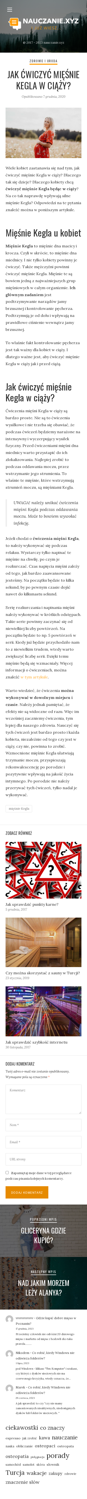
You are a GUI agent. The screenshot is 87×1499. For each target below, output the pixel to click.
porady (58, 1455)
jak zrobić (29, 1438)
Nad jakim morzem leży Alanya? (43, 1287)
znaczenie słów (23, 1482)
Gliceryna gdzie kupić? (43, 1235)
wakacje (37, 1473)
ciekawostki (22, 1427)
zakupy (55, 1473)
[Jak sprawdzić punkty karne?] (43, 870)
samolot (29, 1464)
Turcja (15, 1473)
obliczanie (24, 1446)
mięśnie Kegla (19, 809)
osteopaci (45, 1446)
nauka (10, 1446)
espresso (13, 1438)
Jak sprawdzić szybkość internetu (36, 1042)
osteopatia (17, 1456)
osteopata (65, 1446)
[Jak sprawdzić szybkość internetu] (43, 1011)
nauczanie (65, 1437)
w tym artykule (34, 677)
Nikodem (22, 1353)
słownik (53, 1464)
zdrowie (70, 1474)
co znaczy (52, 1427)
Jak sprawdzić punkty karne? (32, 904)
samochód (13, 1464)
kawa (44, 1438)
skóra (40, 1464)
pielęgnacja (37, 1457)
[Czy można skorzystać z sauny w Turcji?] (43, 942)
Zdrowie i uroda (43, 61)
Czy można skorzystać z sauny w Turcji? (43, 972)
